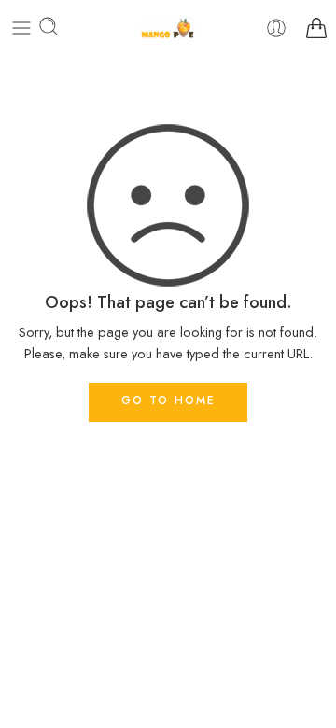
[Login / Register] (276, 28)
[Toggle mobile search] (48, 28)
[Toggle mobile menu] (21, 28)
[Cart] (316, 28)
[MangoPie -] (168, 28)
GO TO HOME (168, 400)
